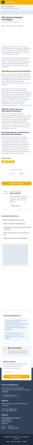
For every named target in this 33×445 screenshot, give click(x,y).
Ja (13, 173)
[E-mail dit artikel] (13, 161)
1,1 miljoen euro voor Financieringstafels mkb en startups (17, 228)
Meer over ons (15, 206)
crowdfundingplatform (11, 74)
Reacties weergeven (16, 183)
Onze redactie (15, 193)
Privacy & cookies (16, 441)
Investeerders (10, 2)
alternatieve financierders (15, 124)
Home (8, 441)
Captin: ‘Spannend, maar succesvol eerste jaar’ (16, 233)
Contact (24, 441)
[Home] (3, 6)
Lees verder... (5, 391)
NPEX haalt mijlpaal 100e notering (13, 220)
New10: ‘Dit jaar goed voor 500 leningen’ (15, 238)
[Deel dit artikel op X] (9, 161)
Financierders (9, 6)
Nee (22, 173)
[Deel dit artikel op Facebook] (3, 161)
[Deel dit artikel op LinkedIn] (6, 161)
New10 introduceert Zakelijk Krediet (14, 223)
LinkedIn (17, 351)
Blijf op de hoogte (15, 376)
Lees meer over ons (9, 395)
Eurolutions (21, 333)
